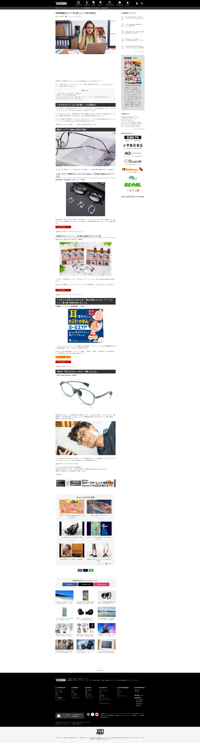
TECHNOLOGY (61, 687)
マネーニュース (88, 697)
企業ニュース (139, 695)
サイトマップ (112, 713)
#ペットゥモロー (126, 126)
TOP (56, 8)
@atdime (71, 584)
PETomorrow (139, 703)
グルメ (100, 692)
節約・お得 (87, 694)
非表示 (86, 90)
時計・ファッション (103, 697)
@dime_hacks (103, 584)
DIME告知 (137, 690)
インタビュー (74, 695)
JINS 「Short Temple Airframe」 (70, 464)
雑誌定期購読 (111, 715)
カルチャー (119, 692)
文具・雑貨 (101, 695)
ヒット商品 (73, 694)
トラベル (101, 694)
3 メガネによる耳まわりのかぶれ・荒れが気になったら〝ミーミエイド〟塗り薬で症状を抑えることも (83, 97)
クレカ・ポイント (89, 695)
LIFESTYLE (104, 687)
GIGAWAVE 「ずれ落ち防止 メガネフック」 (72, 231)
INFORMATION (140, 687)
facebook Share (80, 570)
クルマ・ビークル (103, 690)
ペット (100, 701)
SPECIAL (138, 697)
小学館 (105, 715)
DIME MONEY (88, 690)
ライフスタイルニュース (75, 8)
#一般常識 (124, 117)
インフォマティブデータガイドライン (124, 713)
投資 (86, 692)
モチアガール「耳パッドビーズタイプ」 (71, 294)
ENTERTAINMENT (124, 687)
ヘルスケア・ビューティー (105, 699)
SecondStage (139, 699)
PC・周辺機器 (58, 697)
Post (85, 570)
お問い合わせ (136, 713)
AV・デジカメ (58, 690)
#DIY (133, 126)
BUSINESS (75, 687)
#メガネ (79, 16)
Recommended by (101, 563)
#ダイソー (131, 120)
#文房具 (134, 123)
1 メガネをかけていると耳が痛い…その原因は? (68, 93)
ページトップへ (100, 670)
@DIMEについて (104, 713)
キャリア (73, 690)
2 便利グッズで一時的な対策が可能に (66, 95)
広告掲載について (135, 715)
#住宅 (137, 126)
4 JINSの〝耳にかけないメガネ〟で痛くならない (69, 99)
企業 (72, 692)
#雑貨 (139, 123)
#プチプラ (124, 120)
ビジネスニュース (75, 697)
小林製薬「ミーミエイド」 (67, 366)
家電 (56, 694)
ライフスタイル (63, 8)
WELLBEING (139, 701)
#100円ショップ (133, 117)
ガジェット (58, 695)
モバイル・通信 (59, 692)
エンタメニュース (121, 695)
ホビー (118, 694)
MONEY (89, 687)
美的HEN (138, 705)
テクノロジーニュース (60, 699)
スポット (119, 690)
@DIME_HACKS (86, 584)
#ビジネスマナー (126, 123)
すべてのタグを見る (138, 129)
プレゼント (137, 692)
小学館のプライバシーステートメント (123, 715)
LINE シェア (91, 570)
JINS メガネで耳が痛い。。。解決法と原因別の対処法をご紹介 (78, 124)
